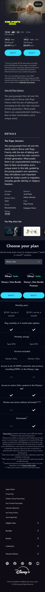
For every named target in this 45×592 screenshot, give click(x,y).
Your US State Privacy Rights (14, 503)
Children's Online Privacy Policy (15, 499)
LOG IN (38, 4)
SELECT (13, 53)
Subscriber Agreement (12, 508)
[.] (7, 563)
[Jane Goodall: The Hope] (13, 231)
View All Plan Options (14, 90)
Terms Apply (7, 434)
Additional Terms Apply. (27, 82)
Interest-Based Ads (11, 517)
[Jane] (32, 231)
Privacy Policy (10, 494)
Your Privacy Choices (12, 513)
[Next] (40, 231)
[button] (22, 523)
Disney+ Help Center (29, 465)
